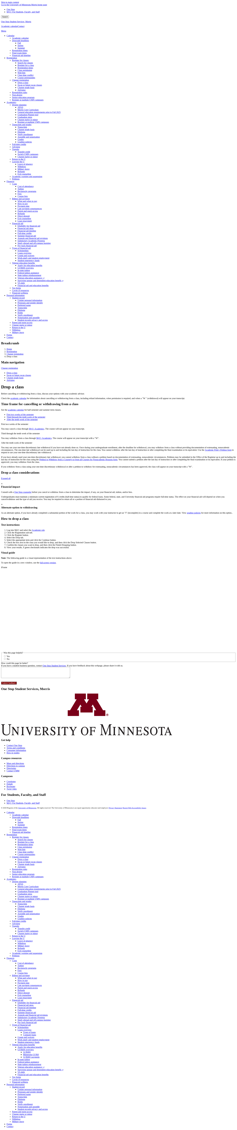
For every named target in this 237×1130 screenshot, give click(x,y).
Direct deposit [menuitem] (24, 216)
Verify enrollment (25, 911)
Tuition (21, 965)
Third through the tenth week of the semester (20, 433)
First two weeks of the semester (14, 424)
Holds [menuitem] (20, 313)
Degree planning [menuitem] (19, 105)
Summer (21, 825)
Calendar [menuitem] (10, 35)
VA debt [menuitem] (21, 283)
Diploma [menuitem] (21, 132)
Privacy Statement (115, 808)
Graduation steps (25, 894)
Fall (19, 820)
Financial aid (17, 1000)
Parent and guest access (28, 988)
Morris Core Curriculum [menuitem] (28, 110)
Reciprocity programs (27, 968)
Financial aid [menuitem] (17, 223)
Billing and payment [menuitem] (21, 199)
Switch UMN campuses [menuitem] (28, 154)
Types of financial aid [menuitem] (21, 248)
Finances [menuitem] (10, 181)
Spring (20, 822)
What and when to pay (27, 978)
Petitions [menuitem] (15, 179)
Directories (11, 768)
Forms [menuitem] (9, 335)
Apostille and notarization (29, 914)
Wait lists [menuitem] (21, 73)
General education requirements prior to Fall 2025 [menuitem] (39, 112)
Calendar (10, 812)
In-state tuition (24, 1059)
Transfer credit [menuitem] (24, 152)
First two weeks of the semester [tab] (20, 414)
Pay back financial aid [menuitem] (27, 246)
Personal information (16, 1084)
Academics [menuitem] (11, 102)
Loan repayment (25, 998)
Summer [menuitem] (21, 48)
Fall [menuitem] (19, 43)
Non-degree (17, 872)
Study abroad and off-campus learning (34, 1020)
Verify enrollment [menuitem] (25, 134)
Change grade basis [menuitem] (26, 87)
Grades (21, 916)
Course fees (23, 973)
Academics (11, 879)
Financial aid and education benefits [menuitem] (33, 285)
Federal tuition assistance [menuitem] (28, 273)
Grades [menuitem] (21, 139)
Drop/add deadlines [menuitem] (20, 40)
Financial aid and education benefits (33, 1074)
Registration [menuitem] (12, 58)
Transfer (15, 926)
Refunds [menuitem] (21, 171)
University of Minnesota (27, 808)
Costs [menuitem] (14, 184)
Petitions (15, 956)
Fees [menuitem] (20, 194)
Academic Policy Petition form (218, 450)
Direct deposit (24, 993)
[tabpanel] (118, 426)
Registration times (20, 827)
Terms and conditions (16, 748)
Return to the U (19, 936)
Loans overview (25, 1030)
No (8, 659)
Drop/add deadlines (20, 817)
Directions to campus (16, 766)
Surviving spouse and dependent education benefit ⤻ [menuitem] (40, 280)
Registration (12, 351)
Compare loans (29, 1035)
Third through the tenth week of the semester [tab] (26, 417)
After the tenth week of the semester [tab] (22, 419)
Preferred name (24, 1094)
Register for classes (20, 837)
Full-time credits (19, 921)
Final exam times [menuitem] (19, 53)
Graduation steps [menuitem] (25, 117)
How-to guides (13, 753)
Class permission (25, 847)
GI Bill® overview (26, 1049)
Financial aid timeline (21, 832)
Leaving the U (18, 938)
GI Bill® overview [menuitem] (26, 268)
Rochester (11, 786)
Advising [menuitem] (22, 90)
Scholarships (23, 1027)
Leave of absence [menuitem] (25, 164)
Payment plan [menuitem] (23, 206)
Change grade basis (15, 378)
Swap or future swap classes (19, 375)
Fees (20, 970)
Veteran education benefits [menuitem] (23, 263)
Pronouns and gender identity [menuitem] (30, 303)
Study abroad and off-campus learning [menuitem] (34, 243)
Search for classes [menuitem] (25, 63)
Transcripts (22, 904)
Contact (21, 26)
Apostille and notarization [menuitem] (29, 137)
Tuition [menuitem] (21, 189)
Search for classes (25, 839)
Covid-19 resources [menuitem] (20, 290)
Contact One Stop (14, 745)
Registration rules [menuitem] (19, 92)
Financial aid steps (25, 1005)
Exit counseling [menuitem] (24, 174)
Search (5, 17)
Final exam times (19, 830)
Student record (18, 1087)
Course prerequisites (26, 854)
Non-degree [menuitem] (17, 95)
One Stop (11, 9)
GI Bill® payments (31, 1057)
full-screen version (48, 562)
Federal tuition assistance (28, 1062)
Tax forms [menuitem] (16, 288)
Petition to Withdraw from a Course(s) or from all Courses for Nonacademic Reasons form (78, 459)
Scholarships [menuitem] (23, 250)
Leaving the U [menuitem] (18, 161)
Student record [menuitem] (18, 298)
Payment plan (23, 983)
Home (9, 349)
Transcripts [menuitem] (22, 127)
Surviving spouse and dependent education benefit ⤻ (40, 1069)
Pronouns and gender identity (30, 1092)
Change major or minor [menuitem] (28, 119)
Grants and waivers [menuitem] (26, 255)
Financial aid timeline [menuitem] (21, 55)
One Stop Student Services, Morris (16, 21)
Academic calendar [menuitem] (20, 38)
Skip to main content (10, 2)
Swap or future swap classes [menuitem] (30, 85)
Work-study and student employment (33, 1040)
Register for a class (26, 842)
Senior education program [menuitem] (23, 97)
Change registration (15, 354)
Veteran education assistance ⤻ (31, 1067)
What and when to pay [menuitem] (27, 201)
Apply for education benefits (30, 1047)
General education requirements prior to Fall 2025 (39, 889)
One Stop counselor (22, 492)
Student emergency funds (29, 1042)
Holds (20, 1102)
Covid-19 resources (20, 1079)
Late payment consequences (30, 985)
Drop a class (12, 373)
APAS (20, 884)
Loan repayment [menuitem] (25, 221)
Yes (8, 656)
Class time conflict (25, 852)
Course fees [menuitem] (23, 196)
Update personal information (30, 1089)
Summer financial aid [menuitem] (27, 236)
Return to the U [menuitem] (19, 159)
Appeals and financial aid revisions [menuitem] (33, 238)
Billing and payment (21, 975)
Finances (10, 958)
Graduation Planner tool (28, 891)
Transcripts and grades (21, 901)
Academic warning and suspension (27, 953)
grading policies (194, 513)
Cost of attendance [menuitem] (26, 186)
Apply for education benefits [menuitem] (30, 265)
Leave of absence (25, 941)
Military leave (23, 946)
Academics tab (38, 530)
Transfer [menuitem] (15, 149)
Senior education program (23, 874)
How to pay (23, 980)
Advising (11, 380)
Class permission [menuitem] (25, 70)
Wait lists (21, 849)
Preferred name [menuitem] (24, 305)
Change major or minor (28, 896)
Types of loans (29, 1032)
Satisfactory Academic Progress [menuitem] (31, 241)
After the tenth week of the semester (16, 443)
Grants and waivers (26, 1037)
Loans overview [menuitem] (25, 253)
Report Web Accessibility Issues (134, 808)
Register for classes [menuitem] (20, 60)
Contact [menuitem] (10, 337)
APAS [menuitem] (20, 107)
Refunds (21, 948)
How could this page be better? (14, 663)
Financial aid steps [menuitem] (25, 228)
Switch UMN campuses (28, 931)
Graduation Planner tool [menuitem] (28, 115)
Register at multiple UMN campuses (27, 876)
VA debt (21, 1072)
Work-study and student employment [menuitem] (33, 258)
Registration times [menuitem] (20, 50)
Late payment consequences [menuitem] (30, 208)
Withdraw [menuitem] (22, 166)
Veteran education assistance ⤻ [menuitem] (31, 278)
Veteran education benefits (23, 1045)
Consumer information (16, 750)
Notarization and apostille (29, 1107)
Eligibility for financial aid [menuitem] (29, 226)
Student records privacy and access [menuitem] (33, 320)
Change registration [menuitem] (20, 80)
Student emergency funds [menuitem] (29, 260)
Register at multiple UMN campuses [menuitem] (27, 100)
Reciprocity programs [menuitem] (27, 191)
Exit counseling (24, 951)
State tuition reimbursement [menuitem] (29, 275)
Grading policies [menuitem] (25, 142)
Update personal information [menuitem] (30, 300)
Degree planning (19, 881)
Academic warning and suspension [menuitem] (27, 176)
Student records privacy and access (33, 1109)
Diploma (21, 909)
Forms (9, 1124)
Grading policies (25, 918)
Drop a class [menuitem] (23, 82)
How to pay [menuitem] (23, 203)
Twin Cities (12, 789)
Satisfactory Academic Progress (31, 1017)
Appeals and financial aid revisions (33, 1015)
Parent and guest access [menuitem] (28, 211)
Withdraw (22, 943)
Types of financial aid (21, 1025)
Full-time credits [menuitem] (19, 144)
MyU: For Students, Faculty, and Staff (23, 12)
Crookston (11, 781)
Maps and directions (15, 763)
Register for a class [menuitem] (26, 65)
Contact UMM (13, 771)
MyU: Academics (36, 429)
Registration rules (19, 869)
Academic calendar (9, 26)
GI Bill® (27, 1052)
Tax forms (16, 1077)
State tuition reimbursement (29, 1064)
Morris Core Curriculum (28, 886)
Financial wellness (20, 1082)
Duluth (10, 784)
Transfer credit (24, 928)
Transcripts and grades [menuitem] (21, 124)
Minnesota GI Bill (31, 1054)
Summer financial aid (27, 1012)
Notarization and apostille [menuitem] (29, 317)
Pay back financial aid (27, 1022)
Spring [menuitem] (20, 45)
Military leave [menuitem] (23, 169)
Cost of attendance (26, 963)
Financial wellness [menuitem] (20, 293)
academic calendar (18, 398)
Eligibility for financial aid (29, 1003)
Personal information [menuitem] (16, 295)
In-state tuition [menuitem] (24, 270)
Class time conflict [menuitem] (25, 75)
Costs (14, 960)
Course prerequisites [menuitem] (26, 77)
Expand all (5, 478)
